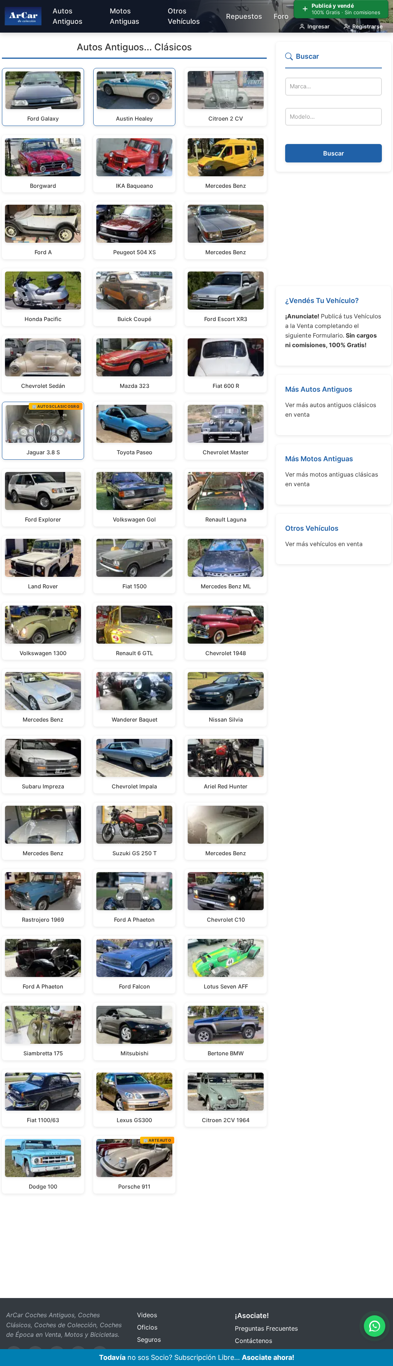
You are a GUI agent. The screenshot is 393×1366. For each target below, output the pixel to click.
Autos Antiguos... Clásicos (134, 47)
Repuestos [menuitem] (244, 16)
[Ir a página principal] (23, 16)
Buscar (333, 153)
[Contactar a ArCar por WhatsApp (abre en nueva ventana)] (374, 1326)
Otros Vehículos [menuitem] (184, 16)
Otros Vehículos (312, 528)
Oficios (147, 1327)
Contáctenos (253, 1340)
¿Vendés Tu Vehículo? (322, 300)
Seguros (149, 1339)
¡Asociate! (252, 1315)
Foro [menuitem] (281, 16)
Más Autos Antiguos (318, 389)
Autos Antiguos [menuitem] (68, 16)
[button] (333, 59)
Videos (147, 1315)
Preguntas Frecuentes (266, 1328)
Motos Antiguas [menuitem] (124, 16)
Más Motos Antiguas (319, 459)
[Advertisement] (333, 229)
